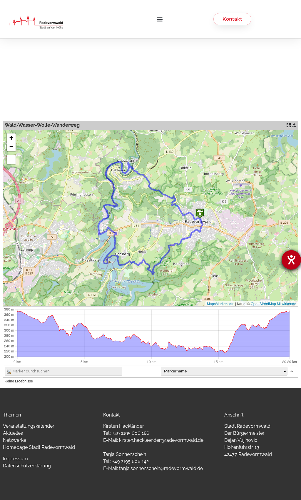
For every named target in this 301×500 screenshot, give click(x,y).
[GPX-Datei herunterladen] (294, 125)
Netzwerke (14, 440)
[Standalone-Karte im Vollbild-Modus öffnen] (289, 125)
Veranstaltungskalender (28, 426)
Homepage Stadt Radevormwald (39, 447)
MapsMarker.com (220, 303)
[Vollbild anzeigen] (11, 159)
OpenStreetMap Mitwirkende (273, 303)
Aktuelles (13, 433)
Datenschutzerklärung (27, 466)
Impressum (15, 458)
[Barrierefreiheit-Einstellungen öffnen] (291, 260)
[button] (160, 19)
